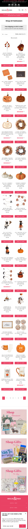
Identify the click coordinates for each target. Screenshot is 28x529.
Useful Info (13, 503)
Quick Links (13, 507)
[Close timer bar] (26, 1)
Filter (6, 34)
